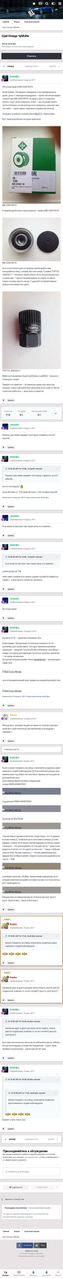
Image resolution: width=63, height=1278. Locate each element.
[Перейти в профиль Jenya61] (5, 426)
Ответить (31, 56)
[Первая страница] (4, 66)
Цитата (11, 400)
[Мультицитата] (3, 400)
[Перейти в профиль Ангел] (5, 717)
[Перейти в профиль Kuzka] (5, 926)
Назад (10, 66)
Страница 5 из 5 (32, 66)
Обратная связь (31, 1251)
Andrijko (12, 44)
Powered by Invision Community (31, 1256)
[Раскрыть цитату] (6, 468)
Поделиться (16, 1187)
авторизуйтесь (32, 1157)
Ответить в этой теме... (19, 1172)
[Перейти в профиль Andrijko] (5, 78)
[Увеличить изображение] (31, 239)
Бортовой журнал (26, 46)
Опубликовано (22, 80)
